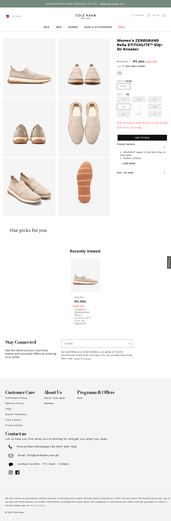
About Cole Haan (54, 398)
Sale (79, 398)
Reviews (49, 403)
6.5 (123, 107)
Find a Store (13, 419)
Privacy (87, 358)
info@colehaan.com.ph (42, 455)
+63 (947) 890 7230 (63, 446)
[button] (48, 27)
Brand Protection (16, 414)
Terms (77, 358)
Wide (123, 86)
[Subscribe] (129, 344)
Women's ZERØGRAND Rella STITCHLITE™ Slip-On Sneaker (82, 316)
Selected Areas (109, 3)
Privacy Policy (14, 425)
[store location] (7, 16)
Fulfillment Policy (16, 398)
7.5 (157, 107)
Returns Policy (14, 403)
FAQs (8, 408)
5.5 (141, 100)
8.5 (139, 114)
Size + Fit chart (125, 172)
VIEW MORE (129, 163)
